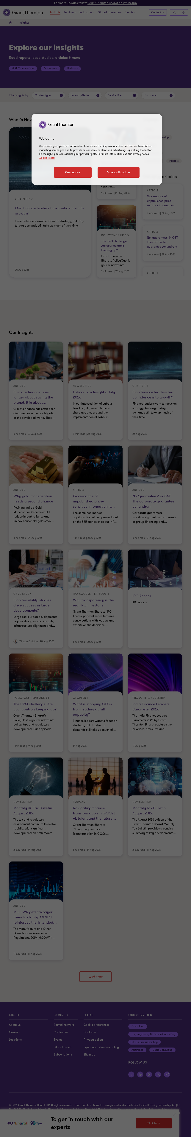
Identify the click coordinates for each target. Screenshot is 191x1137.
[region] (97, 149)
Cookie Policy (47, 158)
